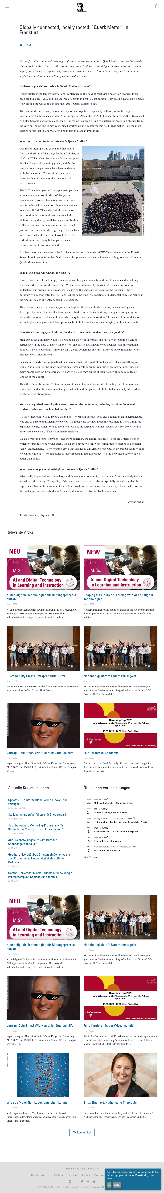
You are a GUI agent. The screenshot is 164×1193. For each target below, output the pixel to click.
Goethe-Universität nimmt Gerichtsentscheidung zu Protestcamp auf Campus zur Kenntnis (40, 875)
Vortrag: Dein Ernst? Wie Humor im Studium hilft (40, 753)
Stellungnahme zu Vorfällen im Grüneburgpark (37, 814)
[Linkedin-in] (76, 1181)
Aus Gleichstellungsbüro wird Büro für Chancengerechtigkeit (32, 842)
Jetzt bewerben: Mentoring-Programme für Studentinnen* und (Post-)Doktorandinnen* (36, 827)
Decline (117, 1184)
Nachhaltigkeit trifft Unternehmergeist (110, 676)
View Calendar (90, 857)
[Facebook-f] (82, 1181)
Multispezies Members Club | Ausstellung (114, 803)
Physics (44, 515)
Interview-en (30, 515)
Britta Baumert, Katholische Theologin (110, 1102)
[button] (82, 1132)
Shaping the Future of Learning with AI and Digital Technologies (118, 597)
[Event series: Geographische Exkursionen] (108, 837)
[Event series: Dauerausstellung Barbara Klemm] (107, 808)
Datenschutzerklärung (99, 1187)
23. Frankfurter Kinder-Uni (107, 850)
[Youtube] (88, 1181)
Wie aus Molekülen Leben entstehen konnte (37, 1102)
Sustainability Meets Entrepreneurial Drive (36, 676)
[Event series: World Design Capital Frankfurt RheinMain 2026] (134, 818)
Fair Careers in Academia (101, 753)
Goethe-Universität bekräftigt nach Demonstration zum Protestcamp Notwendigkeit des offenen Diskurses (40, 858)
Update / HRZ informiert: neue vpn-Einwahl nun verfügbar (38, 802)
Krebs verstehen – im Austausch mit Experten (116, 831)
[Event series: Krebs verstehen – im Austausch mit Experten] (108, 827)
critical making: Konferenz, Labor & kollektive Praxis (120, 822)
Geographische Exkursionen (107, 841)
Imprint (84, 1187)
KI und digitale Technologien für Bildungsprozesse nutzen (41, 597)
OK (109, 1184)
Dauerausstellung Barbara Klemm (110, 812)
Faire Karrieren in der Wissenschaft (108, 1025)
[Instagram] (70, 1181)
